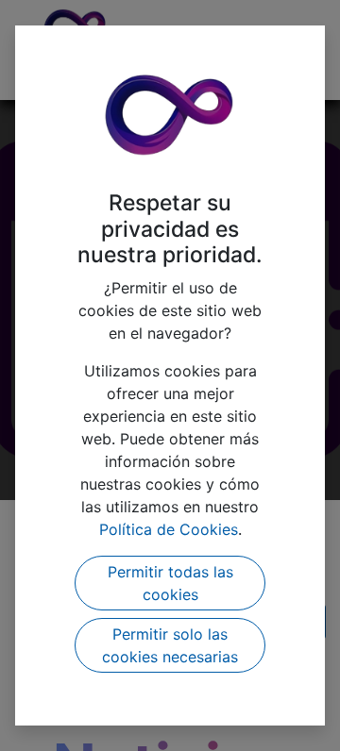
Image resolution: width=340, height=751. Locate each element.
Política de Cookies (168, 529)
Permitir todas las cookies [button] (170, 583)
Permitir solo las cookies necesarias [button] (170, 645)
